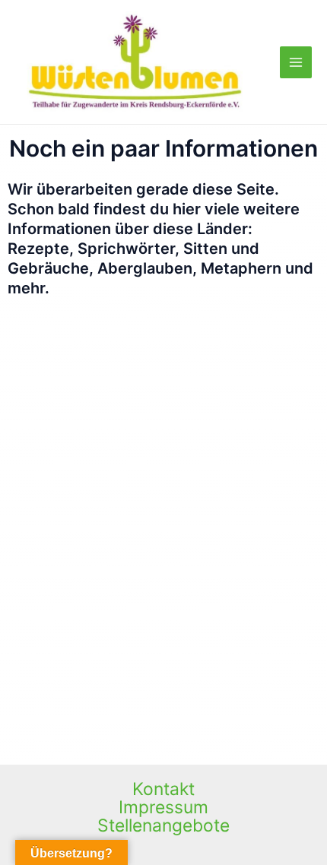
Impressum (163, 807)
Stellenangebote (163, 825)
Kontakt (163, 789)
